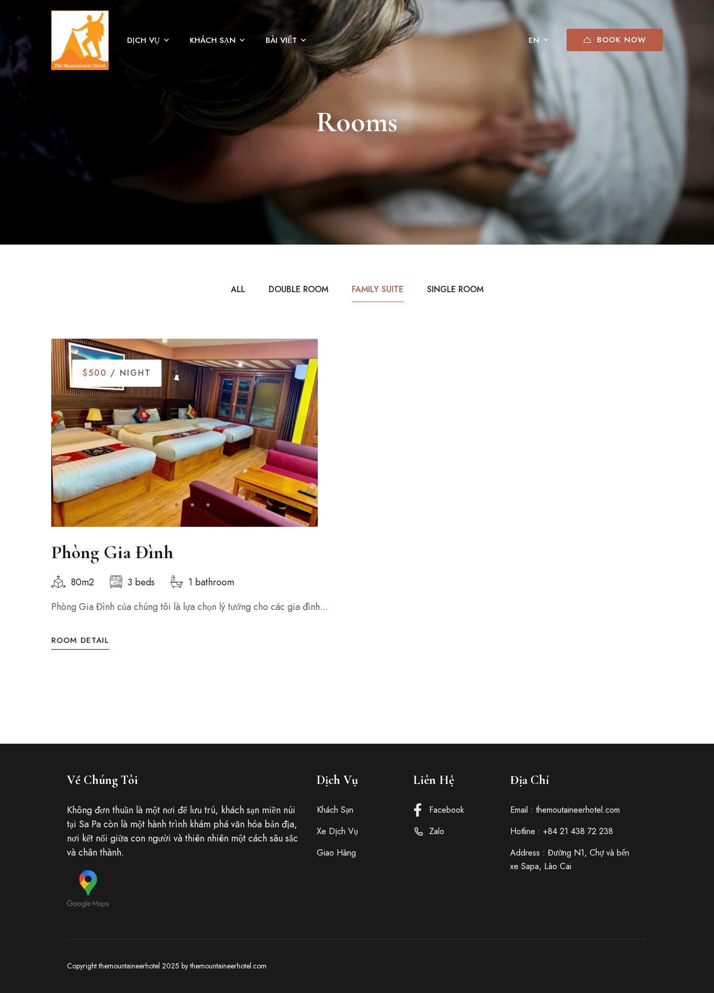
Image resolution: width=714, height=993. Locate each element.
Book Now (621, 39)
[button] (176, 505)
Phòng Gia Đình (112, 552)
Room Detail (80, 640)
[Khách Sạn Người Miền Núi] (80, 40)
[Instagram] (628, 966)
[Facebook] (590, 966)
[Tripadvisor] (647, 966)
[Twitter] (609, 966)
